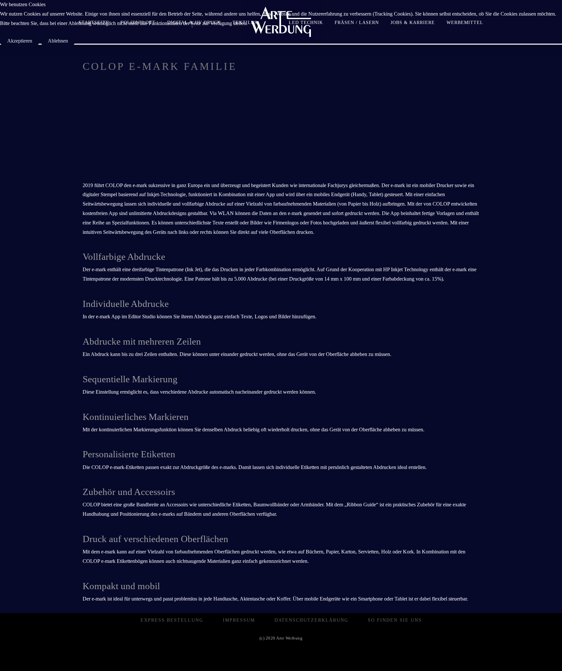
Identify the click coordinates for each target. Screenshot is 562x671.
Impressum (239, 620)
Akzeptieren (19, 41)
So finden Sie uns (395, 620)
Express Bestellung (171, 620)
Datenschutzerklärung (311, 620)
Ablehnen (58, 41)
